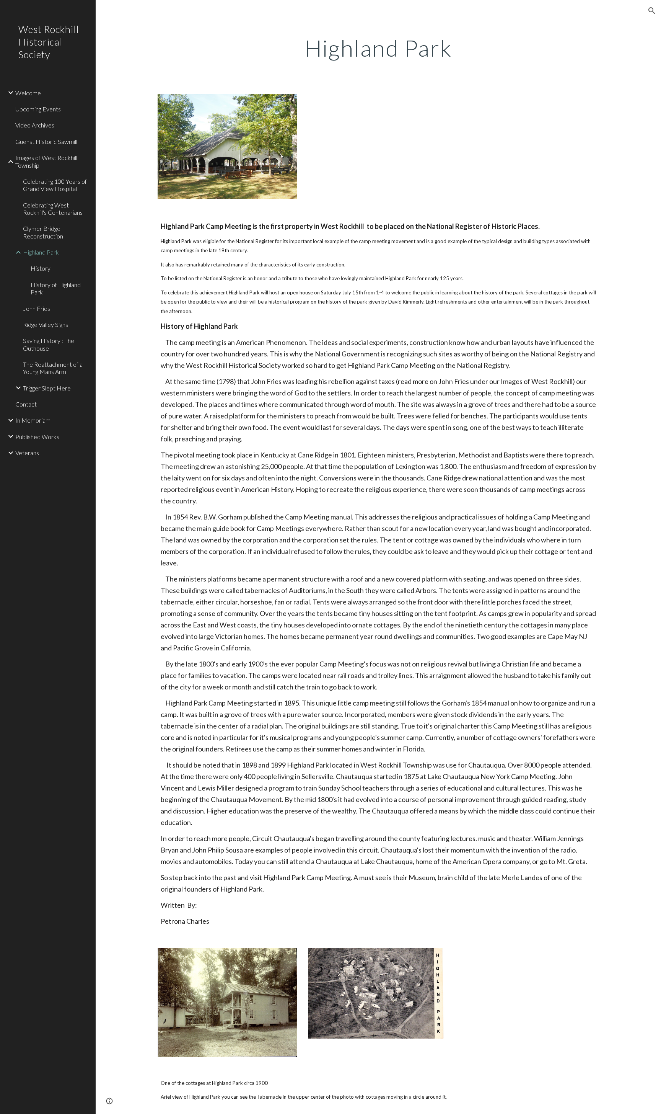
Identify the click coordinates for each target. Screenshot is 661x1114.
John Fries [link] (36, 308)
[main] (378, 48)
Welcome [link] (28, 92)
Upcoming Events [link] (38, 109)
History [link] (40, 268)
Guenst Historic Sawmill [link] (46, 141)
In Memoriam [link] (32, 420)
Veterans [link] (27, 452)
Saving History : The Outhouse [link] (48, 344)
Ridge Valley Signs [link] (45, 324)
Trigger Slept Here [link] (47, 388)
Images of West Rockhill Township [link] (46, 161)
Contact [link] (26, 404)
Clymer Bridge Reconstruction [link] (43, 232)
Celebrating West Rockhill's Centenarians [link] (53, 208)
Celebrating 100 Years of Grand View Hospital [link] (55, 185)
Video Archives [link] (34, 125)
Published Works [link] (37, 436)
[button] (652, 11)
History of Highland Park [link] (56, 288)
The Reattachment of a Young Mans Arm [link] (53, 368)
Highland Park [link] (41, 252)
